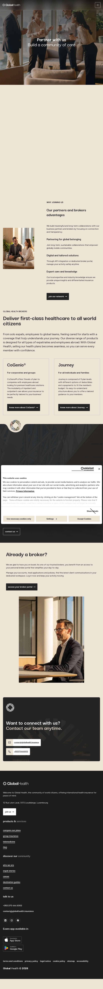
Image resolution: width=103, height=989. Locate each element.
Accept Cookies (84, 519)
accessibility (82, 961)
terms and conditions (13, 961)
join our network (56, 296)
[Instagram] (11, 920)
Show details (92, 511)
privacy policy (31, 961)
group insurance (10, 836)
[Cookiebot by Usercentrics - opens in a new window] (83, 469)
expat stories (9, 871)
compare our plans (12, 830)
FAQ (5, 847)
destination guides (11, 882)
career (6, 876)
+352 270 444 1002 (12, 905)
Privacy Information (25, 491)
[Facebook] (18, 920)
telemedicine (9, 842)
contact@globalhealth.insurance (18, 911)
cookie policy (59, 961)
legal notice (45, 961)
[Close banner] (99, 469)
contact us (10, 531)
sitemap (71, 961)
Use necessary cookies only (19, 519)
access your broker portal (20, 587)
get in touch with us (14, 140)
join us (8, 812)
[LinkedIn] (5, 920)
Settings (50, 519)
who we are (8, 865)
